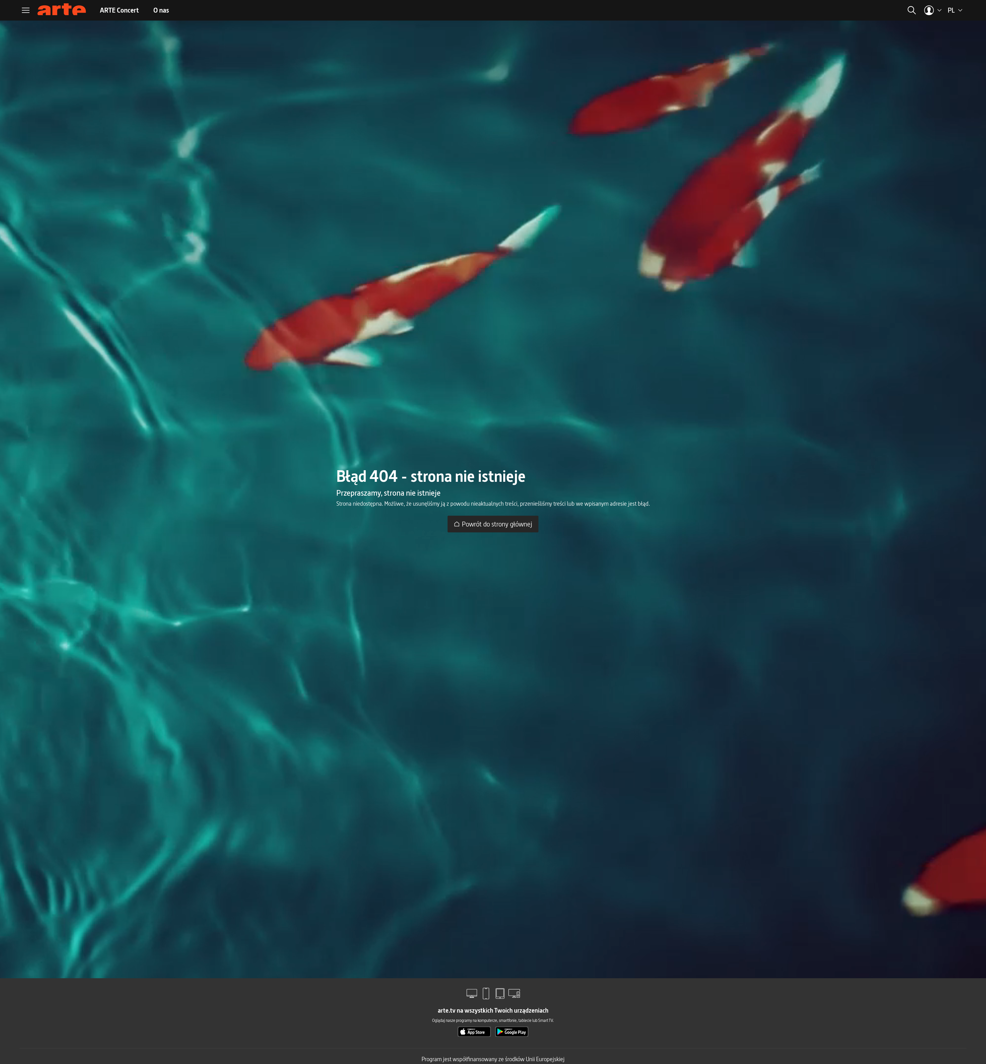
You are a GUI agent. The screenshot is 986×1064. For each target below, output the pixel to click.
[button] (857, 10)
